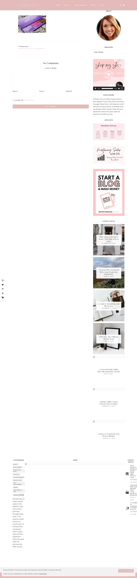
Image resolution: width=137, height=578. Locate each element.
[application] (108, 74)
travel (15, 487)
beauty (15, 464)
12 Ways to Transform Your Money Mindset (108, 435)
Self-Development (17, 483)
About (66, 5)
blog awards (17, 467)
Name (15, 91)
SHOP (102, 5)
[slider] (107, 88)
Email (42, 91)
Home (58, 5)
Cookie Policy (43, 574)
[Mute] (119, 88)
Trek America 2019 (17, 490)
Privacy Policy (29, 100)
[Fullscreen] (122, 88)
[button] (108, 74)
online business (18, 477)
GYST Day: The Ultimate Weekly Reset (108, 338)
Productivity (17, 480)
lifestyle (16, 474)
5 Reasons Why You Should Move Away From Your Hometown (108, 272)
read (93, 5)
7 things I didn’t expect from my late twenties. (108, 403)
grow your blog (81, 5)
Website (69, 91)
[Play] (95, 88)
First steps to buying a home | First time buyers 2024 (109, 239)
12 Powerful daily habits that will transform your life (108, 370)
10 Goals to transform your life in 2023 (109, 305)
